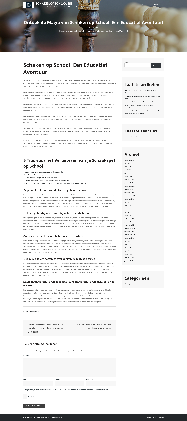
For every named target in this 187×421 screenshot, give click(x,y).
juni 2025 (127, 205)
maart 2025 (128, 215)
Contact (158, 5)
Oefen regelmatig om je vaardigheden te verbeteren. (45, 175)
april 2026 (127, 173)
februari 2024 (129, 257)
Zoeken (127, 62)
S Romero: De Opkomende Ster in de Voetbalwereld (141, 102)
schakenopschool (32, 311)
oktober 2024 (129, 231)
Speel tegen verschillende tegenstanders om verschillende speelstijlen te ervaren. (56, 183)
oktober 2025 (129, 192)
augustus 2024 (129, 238)
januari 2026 (128, 183)
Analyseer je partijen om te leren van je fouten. (43, 178)
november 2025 (129, 189)
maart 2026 (128, 176)
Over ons (146, 5)
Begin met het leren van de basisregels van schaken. (45, 172)
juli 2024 (127, 241)
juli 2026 (127, 163)
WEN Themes (159, 417)
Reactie (26, 356)
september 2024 (129, 235)
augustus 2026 (129, 160)
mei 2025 (127, 209)
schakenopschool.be (54, 3)
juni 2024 (127, 244)
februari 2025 (129, 218)
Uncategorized (129, 284)
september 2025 (129, 196)
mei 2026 (127, 170)
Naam (26, 379)
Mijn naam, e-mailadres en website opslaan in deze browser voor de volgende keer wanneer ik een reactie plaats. (67, 390)
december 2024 (129, 225)
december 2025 (129, 186)
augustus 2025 (129, 199)
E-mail (58, 379)
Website (89, 379)
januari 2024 (128, 261)
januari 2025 (128, 222)
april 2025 (127, 212)
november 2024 (129, 228)
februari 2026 (129, 179)
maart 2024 (128, 254)
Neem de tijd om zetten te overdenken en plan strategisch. (47, 180)
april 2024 (127, 251)
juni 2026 (127, 166)
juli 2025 (127, 202)
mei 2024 (127, 248)
